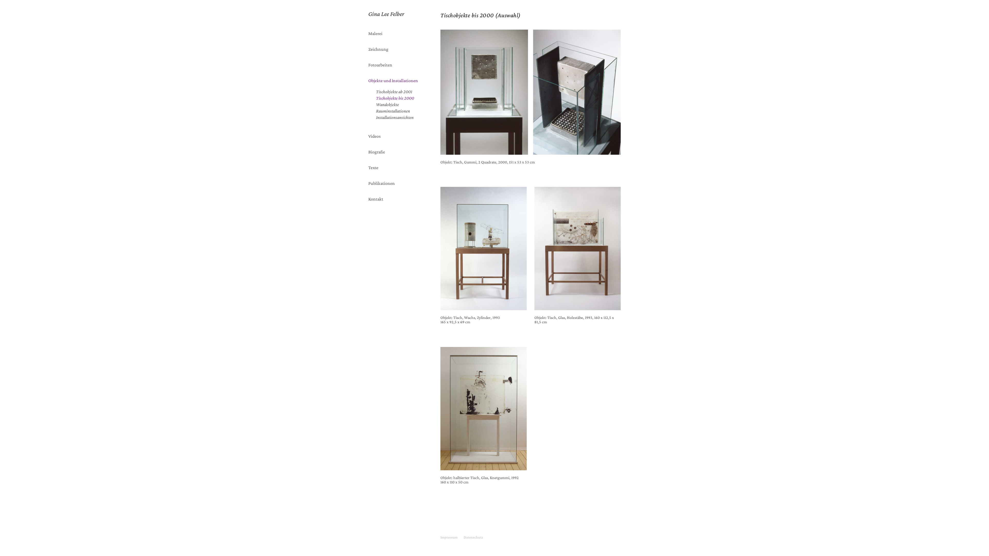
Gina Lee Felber (386, 13)
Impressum (449, 537)
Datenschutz (473, 537)
